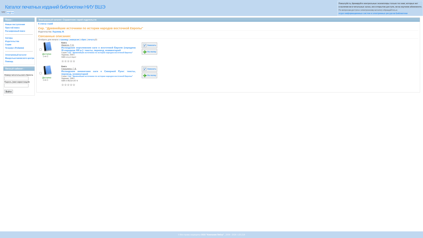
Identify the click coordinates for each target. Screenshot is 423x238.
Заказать (151, 45)
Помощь (9, 61)
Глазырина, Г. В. (69, 69)
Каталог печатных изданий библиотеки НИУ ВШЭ (55, 7)
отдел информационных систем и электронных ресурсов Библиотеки (373, 13)
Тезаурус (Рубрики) (14, 48)
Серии (8, 44)
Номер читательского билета (18, 75)
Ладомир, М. (58, 32)
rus (12, 12)
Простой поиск (12, 28)
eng (8, 12)
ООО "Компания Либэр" (213, 235)
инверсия (74, 40)
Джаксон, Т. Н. (67, 45)
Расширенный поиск (15, 31)
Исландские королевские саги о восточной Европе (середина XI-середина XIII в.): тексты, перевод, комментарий (98, 49)
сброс (83, 40)
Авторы (9, 38)
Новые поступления (15, 24)
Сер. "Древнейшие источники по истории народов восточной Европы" (100, 53)
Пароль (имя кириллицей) (17, 82)
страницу (63, 40)
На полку (151, 52)
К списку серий (45, 24)
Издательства (12, 41)
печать (91, 40)
